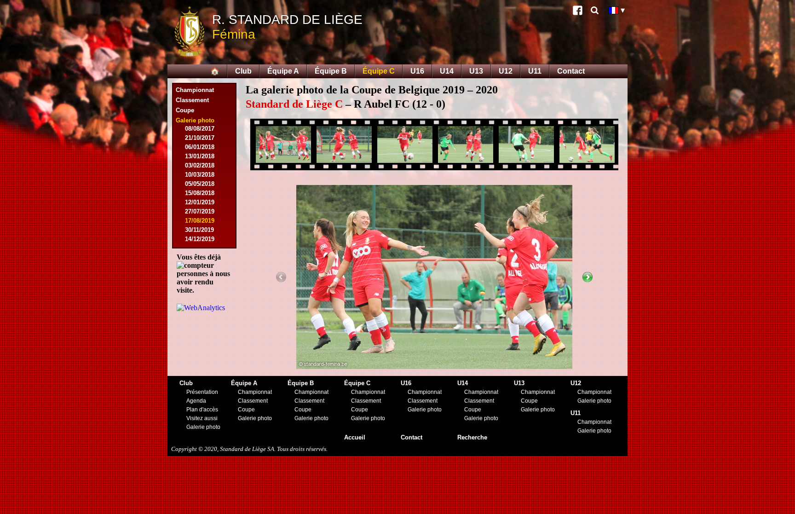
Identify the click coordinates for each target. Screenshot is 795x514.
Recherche (472, 437)
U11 (535, 71)
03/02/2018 (199, 165)
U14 (447, 71)
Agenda (196, 401)
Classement (192, 100)
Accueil (354, 437)
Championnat (195, 90)
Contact (571, 71)
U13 (476, 71)
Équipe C (379, 71)
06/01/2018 (199, 147)
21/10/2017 (199, 137)
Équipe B (331, 71)
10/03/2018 (199, 174)
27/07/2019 (199, 211)
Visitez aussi (202, 418)
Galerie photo (203, 427)
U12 (506, 71)
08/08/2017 (199, 128)
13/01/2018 (199, 156)
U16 (417, 71)
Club (243, 71)
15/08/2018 (199, 193)
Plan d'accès (202, 409)
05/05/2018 (199, 183)
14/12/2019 (199, 239)
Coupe (185, 110)
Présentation (202, 392)
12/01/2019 (199, 202)
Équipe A (283, 71)
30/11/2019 (199, 229)
